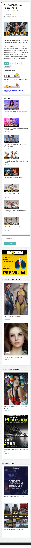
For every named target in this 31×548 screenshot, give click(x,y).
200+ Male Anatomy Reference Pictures (13, 227)
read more (7, 319)
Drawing (19, 63)
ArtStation (12, 63)
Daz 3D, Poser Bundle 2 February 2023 (13, 357)
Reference (7, 66)
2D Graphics (8, 16)
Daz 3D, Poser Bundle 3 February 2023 (13, 316)
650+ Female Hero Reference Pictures (13, 194)
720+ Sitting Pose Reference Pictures (13, 177)
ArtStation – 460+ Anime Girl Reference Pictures (15, 111)
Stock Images (15, 16)
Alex (9, 10)
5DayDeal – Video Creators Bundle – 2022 (14, 496)
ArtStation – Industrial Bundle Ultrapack (13, 529)
